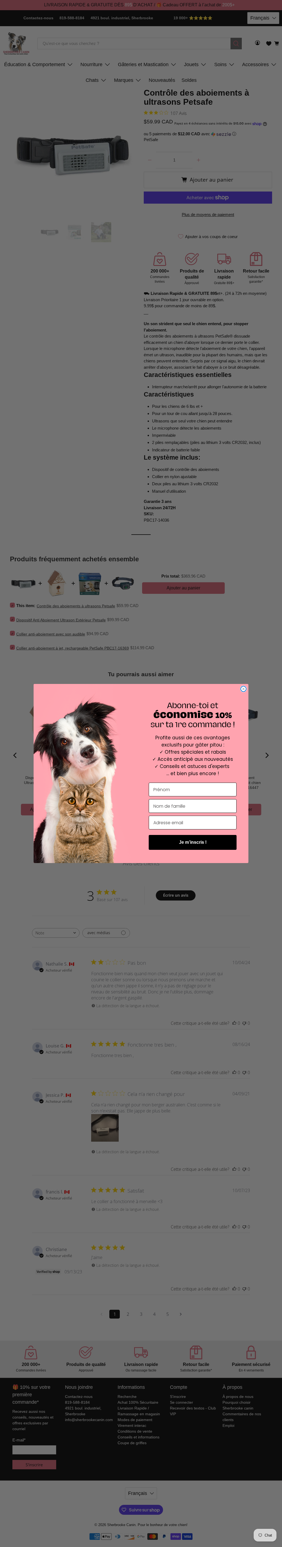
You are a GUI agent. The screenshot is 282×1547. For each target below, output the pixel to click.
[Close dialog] (243, 689)
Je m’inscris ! (193, 842)
